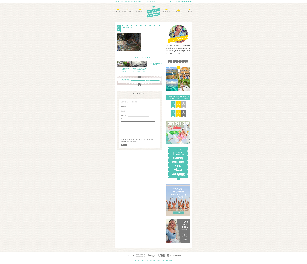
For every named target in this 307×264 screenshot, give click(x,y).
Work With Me (125, 1)
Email (123, 111)
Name (123, 106)
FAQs (140, 1)
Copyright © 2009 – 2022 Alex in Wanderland (158, 260)
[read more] (124, 64)
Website (123, 115)
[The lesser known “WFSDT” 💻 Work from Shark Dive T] (184, 85)
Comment (124, 119)
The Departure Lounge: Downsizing (124, 70)
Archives (134, 1)
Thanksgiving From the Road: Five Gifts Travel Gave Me (139, 70)
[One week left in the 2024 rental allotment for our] (184, 73)
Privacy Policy (139, 260)
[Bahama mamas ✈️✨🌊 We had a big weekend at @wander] (172, 85)
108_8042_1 (127, 27)
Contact (117, 1)
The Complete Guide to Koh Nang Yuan (155, 63)
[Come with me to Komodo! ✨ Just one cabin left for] (172, 73)
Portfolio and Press (149, 1)
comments (125, 29)
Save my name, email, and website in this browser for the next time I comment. (138, 140)
